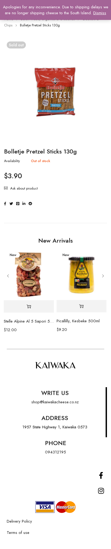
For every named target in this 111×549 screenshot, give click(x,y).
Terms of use (18, 533)
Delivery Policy (19, 521)
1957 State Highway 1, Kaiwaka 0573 (54, 427)
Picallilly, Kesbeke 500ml (78, 321)
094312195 (55, 452)
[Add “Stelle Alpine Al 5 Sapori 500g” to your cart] (29, 306)
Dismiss (99, 13)
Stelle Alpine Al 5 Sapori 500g (29, 321)
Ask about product (24, 188)
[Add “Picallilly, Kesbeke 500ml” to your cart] (81, 306)
